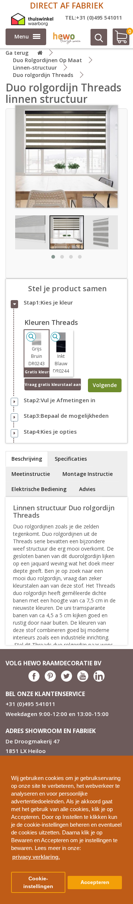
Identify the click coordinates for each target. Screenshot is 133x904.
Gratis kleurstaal (37, 371)
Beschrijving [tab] (26, 458)
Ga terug (17, 52)
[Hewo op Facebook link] (34, 679)
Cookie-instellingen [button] (38, 882)
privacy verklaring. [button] (36, 857)
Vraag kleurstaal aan (53, 384)
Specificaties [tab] (71, 458)
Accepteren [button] (95, 882)
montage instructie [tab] (87, 473)
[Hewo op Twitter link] (66, 679)
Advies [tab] (87, 489)
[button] (124, 758)
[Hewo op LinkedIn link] (99, 679)
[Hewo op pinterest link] (50, 679)
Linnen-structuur (35, 67)
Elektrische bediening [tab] (38, 489)
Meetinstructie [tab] (30, 473)
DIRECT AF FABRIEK (66, 5)
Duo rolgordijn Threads (43, 74)
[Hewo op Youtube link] (82, 679)
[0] (117, 39)
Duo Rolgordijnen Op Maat (47, 60)
